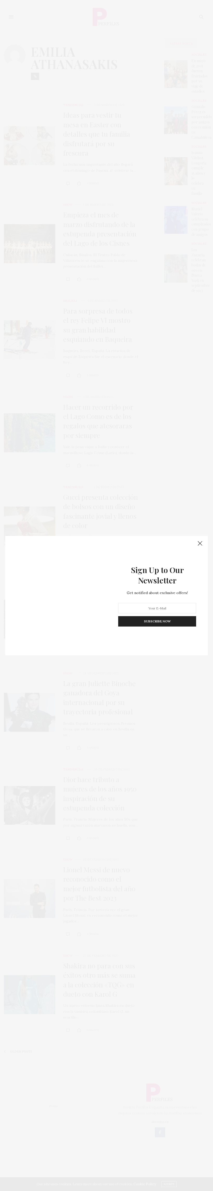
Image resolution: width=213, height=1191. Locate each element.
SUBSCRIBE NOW (157, 621)
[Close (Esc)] (200, 543)
